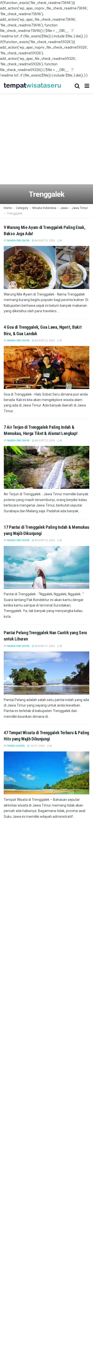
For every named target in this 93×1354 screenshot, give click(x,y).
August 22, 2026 (44, 340)
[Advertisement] (46, 140)
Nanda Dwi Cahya (18, 240)
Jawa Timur (80, 208)
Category (22, 208)
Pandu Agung (16, 745)
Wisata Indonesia (44, 208)
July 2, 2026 (37, 745)
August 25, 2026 (44, 240)
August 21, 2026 (44, 646)
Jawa (64, 208)
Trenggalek (14, 213)
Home (8, 208)
